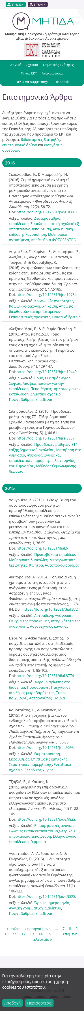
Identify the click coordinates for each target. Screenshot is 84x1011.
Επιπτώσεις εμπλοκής (49, 759)
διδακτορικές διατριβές (40, 139)
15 (49, 934)
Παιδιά (59, 698)
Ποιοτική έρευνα (66, 316)
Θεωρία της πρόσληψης (29, 620)
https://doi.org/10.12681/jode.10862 (47, 212)
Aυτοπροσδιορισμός (62, 565)
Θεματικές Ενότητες (58, 64)
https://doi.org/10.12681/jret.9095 (45, 747)
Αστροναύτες (40, 698)
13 (32, 934)
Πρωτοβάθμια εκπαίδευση (31, 399)
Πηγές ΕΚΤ (29, 73)
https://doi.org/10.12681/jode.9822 (46, 819)
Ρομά (38, 378)
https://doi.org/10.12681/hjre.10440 (47, 371)
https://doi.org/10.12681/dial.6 (42, 548)
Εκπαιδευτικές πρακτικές (29, 316)
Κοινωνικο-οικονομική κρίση (33, 306)
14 (41, 934)
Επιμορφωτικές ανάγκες (54, 825)
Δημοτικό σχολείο (45, 394)
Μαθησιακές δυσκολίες (28, 559)
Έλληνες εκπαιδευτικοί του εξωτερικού (42, 830)
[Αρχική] (43, 21)
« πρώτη (14, 928)
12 (24, 934)
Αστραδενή (43, 615)
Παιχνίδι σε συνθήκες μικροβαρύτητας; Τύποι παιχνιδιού (39, 693)
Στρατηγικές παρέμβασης (30, 764)
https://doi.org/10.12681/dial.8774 (45, 675)
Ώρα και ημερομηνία (51, 902)
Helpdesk (61, 81)
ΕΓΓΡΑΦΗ (39, 4)
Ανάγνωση (63, 615)
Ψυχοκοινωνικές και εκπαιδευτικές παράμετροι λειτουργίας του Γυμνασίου (42, 460)
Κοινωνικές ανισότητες (53, 300)
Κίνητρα (36, 565)
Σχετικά (32, 64)
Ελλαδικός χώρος (39, 769)
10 (6, 934)
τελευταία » (42, 939)
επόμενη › (71, 934)
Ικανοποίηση (35, 234)
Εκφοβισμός (19, 759)
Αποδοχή (12, 1003)
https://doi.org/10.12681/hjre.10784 (47, 294)
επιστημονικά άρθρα (19, 144)
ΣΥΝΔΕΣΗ (18, 4)
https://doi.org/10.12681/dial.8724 (51, 609)
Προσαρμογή (38, 687)
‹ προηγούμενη (38, 928)
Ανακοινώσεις (52, 73)
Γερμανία (38, 841)
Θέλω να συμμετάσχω (32, 81)
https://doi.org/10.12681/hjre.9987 (46, 438)
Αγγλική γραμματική (26, 908)
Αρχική (15, 64)
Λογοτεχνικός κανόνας (49, 626)
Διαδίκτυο (53, 908)
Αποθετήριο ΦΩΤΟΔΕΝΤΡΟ (53, 239)
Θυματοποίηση (47, 753)
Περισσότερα (39, 1003)
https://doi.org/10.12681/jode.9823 (46, 896)
